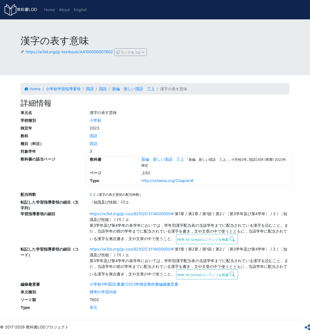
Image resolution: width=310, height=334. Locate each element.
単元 (93, 307)
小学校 (95, 120)
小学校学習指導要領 (63, 88)
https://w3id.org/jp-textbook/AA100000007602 (69, 51)
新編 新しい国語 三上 (133, 88)
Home (49, 9)
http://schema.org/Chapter (165, 180)
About (64, 9)
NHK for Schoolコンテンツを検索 (203, 239)
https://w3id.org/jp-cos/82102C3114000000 (130, 213)
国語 (90, 88)
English (80, 9)
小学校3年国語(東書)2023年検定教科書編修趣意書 (134, 284)
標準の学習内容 (103, 291)
